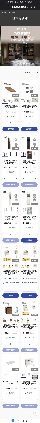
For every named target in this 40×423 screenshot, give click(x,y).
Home (4, 12)
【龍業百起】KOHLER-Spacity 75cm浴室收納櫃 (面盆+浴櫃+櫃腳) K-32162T (11, 272)
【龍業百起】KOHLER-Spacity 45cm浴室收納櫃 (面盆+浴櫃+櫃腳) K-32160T (29, 327)
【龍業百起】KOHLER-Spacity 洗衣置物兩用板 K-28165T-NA (11, 106)
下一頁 (25, 421)
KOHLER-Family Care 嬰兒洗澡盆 (11, 382)
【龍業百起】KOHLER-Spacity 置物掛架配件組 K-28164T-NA (29, 106)
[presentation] (19, 101)
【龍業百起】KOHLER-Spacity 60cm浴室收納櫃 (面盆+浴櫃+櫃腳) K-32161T (29, 272)
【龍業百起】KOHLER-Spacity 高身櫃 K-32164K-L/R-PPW (10, 217)
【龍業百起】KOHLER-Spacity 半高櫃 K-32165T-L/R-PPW (29, 217)
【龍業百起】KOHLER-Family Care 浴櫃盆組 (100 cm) (29, 383)
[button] (4, 7)
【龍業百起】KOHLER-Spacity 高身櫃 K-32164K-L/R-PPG (10, 162)
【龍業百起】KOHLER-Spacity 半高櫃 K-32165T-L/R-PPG (29, 162)
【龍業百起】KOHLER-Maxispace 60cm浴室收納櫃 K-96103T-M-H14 (10, 326)
